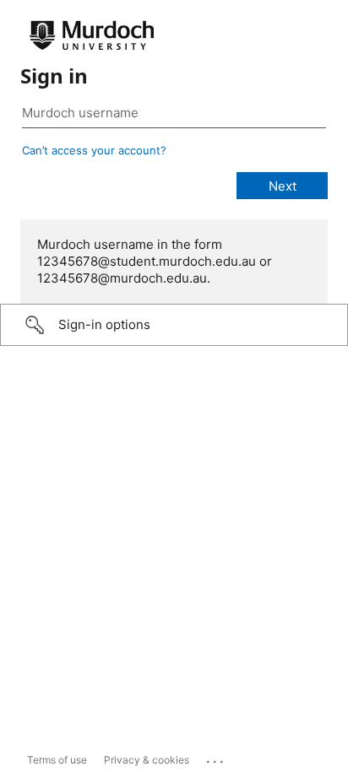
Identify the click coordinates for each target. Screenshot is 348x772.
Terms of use (57, 759)
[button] (174, 325)
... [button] (216, 757)
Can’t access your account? (94, 150)
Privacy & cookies (146, 759)
